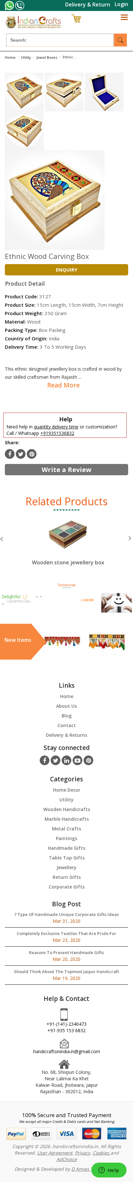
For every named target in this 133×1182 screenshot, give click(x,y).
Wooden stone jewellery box (68, 562)
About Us (66, 706)
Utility (66, 800)
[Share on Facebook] (10, 454)
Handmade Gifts (66, 848)
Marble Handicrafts (67, 819)
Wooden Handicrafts (66, 809)
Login (121, 4)
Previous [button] (1, 539)
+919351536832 (57, 433)
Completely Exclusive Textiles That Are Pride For (66, 933)
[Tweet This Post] (21, 454)
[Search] (120, 40)
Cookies (101, 1153)
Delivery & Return (87, 4)
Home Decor (66, 790)
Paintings (66, 838)
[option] (68, 546)
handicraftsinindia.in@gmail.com (66, 1051)
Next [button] (129, 538)
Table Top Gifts (67, 858)
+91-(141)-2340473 (66, 1024)
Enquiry (66, 269)
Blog (67, 716)
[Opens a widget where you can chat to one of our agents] (109, 1171)
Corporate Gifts (67, 887)
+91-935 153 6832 (66, 1030)
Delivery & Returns (66, 735)
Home (66, 696)
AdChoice (66, 1159)
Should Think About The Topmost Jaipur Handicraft (66, 971)
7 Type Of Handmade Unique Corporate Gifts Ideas (66, 914)
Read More (63, 385)
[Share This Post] (31, 454)
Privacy (82, 1153)
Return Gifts (67, 877)
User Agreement (54, 1153)
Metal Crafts (66, 829)
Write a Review (66, 469)
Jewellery (66, 867)
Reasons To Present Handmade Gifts (66, 952)
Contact (66, 725)
